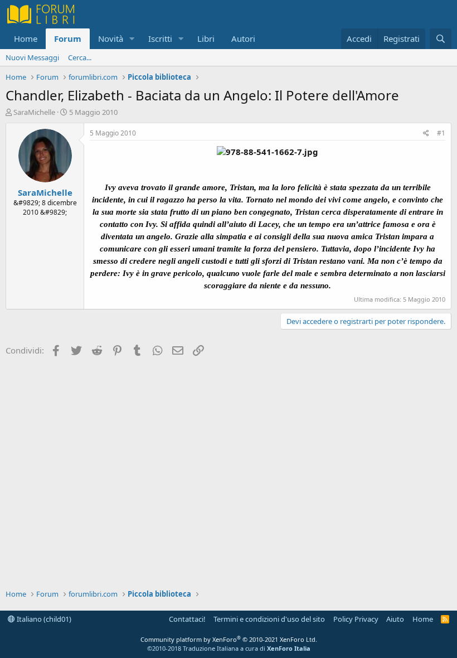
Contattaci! (187, 619)
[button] (132, 38)
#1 (441, 133)
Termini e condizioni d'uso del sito (269, 619)
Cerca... (79, 57)
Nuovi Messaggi (32, 57)
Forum (67, 38)
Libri (206, 38)
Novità (110, 38)
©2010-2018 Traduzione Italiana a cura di (228, 648)
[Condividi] (426, 133)
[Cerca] (440, 38)
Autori (243, 38)
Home (25, 38)
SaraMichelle (34, 112)
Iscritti (160, 38)
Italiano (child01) (43, 619)
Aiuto (395, 619)
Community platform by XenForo (228, 639)
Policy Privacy (355, 619)
